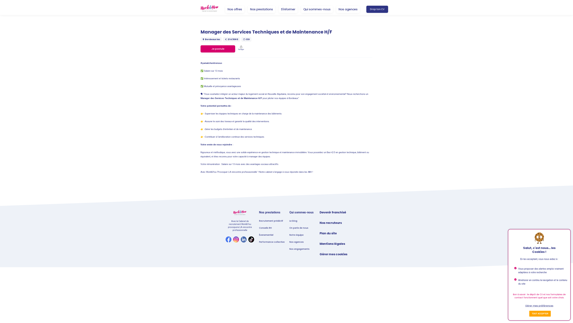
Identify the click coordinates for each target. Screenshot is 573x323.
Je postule (217, 49)
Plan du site (328, 233)
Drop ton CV (377, 9)
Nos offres (235, 9)
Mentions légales (332, 244)
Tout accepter (540, 314)
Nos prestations (261, 9)
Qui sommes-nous (317, 9)
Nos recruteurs (331, 223)
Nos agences (348, 9)
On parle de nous (298, 227)
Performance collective (272, 241)
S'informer (288, 9)
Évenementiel (266, 234)
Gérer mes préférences (539, 305)
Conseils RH (265, 227)
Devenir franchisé (333, 212)
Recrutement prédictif (271, 220)
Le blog (293, 220)
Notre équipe (296, 234)
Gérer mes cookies (333, 254)
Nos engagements (299, 248)
